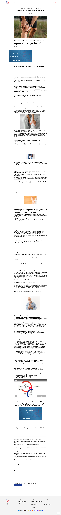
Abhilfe (45, 501)
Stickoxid (41, 44)
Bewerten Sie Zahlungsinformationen (36, 501)
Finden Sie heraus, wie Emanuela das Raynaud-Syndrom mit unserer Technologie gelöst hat (27, 439)
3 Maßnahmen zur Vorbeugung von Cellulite (20, 453)
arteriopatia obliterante (25, 8)
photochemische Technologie (30, 401)
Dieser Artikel (42, 453)
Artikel (33, 444)
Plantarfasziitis (22, 430)
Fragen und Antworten (47, 504)
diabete (32, 8)
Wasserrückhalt (16, 456)
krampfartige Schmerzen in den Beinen (37, 263)
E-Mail (31, 472)
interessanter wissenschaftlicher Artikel (28, 421)
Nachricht (15, 476)
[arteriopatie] (20, 55)
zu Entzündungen (32, 450)
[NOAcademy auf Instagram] (7, 503)
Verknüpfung (40, 279)
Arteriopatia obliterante (21, 40)
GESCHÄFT (30, 3)
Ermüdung (25, 374)
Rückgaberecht (33, 507)
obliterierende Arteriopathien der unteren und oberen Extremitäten (28, 318)
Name (14, 472)
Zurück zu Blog (31, 493)
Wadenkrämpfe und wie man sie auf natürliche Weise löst (22, 459)
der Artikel (39, 430)
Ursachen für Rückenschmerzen (32, 447)
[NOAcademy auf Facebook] (5, 503)
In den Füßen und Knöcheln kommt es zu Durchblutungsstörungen (24, 272)
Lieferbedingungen (34, 504)
